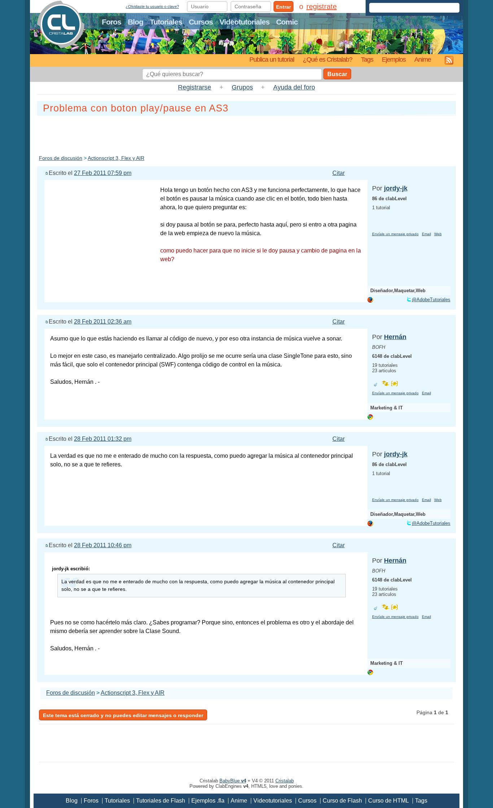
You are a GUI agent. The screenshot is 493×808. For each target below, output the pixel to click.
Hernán (395, 337)
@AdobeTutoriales (431, 299)
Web (438, 234)
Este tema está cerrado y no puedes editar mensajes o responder (123, 715)
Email (426, 234)
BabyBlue (232, 780)
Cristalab (284, 780)
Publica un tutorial (271, 59)
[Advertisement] (246, 134)
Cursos (201, 22)
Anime (422, 59)
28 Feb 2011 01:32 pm (102, 439)
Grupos (242, 87)
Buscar (337, 74)
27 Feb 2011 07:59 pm (102, 173)
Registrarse (194, 87)
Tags (367, 59)
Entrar (283, 7)
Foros (111, 22)
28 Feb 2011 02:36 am (102, 322)
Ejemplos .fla (207, 801)
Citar (338, 173)
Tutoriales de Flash (160, 801)
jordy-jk (395, 188)
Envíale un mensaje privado (395, 234)
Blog (135, 22)
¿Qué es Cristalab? (327, 59)
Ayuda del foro (294, 87)
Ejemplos (394, 59)
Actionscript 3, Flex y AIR (116, 158)
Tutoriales (166, 22)
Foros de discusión (60, 158)
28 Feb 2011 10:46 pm (102, 545)
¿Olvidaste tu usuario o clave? (152, 6)
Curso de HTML (388, 801)
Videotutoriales (244, 22)
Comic (287, 22)
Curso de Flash (342, 801)
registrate (321, 6)
